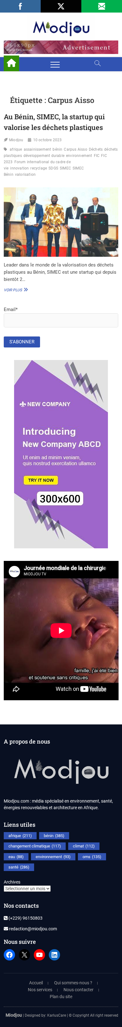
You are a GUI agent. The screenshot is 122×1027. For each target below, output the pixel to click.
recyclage (38, 168)
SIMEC (65, 168)
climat (84, 846)
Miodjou (16, 140)
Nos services (40, 989)
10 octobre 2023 (47, 140)
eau (16, 856)
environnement (79, 155)
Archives (12, 882)
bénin (57, 149)
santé (18, 867)
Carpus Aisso (75, 149)
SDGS (53, 168)
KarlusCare (56, 1015)
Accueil (36, 982)
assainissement (37, 149)
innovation (19, 168)
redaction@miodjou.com (32, 928)
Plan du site (61, 996)
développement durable (43, 155)
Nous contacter (79, 989)
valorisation (25, 174)
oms (92, 856)
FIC (97, 155)
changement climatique (34, 846)
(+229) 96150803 (25, 918)
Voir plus (15, 290)
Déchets (96, 149)
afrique (16, 149)
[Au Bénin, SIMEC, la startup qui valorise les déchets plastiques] (61, 221)
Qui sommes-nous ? (73, 982)
